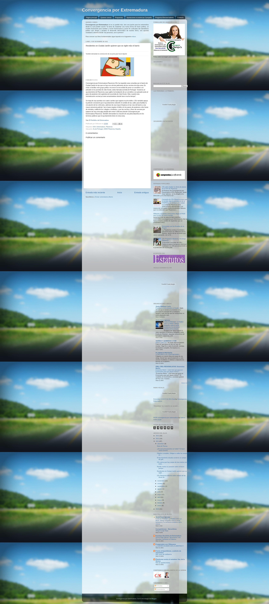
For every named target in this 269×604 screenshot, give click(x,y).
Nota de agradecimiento (163, 563)
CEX (94, 127)
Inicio (119, 192)
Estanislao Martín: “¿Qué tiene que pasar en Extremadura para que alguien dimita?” (169, 371)
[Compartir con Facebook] (119, 124)
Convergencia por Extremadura (115, 10)
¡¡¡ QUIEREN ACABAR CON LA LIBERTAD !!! (170, 546)
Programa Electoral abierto (164, 17)
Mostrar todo (184, 383)
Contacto (180, 17)
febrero (160, 503)
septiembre (161, 486)
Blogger (153, 598)
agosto (159, 489)
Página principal (91, 17)
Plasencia (109, 127)
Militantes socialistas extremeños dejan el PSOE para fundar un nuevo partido (169, 214)
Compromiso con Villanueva (166, 544)
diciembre (160, 443)
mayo (159, 494)
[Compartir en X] (117, 124)
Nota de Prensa (162, 446)
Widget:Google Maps (162, 531)
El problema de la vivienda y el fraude (167, 308)
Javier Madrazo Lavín (163, 306)
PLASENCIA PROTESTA (164, 353)
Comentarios (160, 589)
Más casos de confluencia (164, 554)
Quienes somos (106, 17)
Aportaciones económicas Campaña (139, 17)
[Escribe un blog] (115, 124)
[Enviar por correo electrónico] (113, 124)
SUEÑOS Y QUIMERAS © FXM (166, 341)
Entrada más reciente (95, 192)
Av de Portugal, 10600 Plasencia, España (107, 129)
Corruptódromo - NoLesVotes (166, 529)
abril (159, 497)
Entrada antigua (141, 192)
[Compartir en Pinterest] (121, 124)
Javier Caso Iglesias (163, 320)
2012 (158, 438)
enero (159, 505)
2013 (158, 436)
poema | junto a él (161, 342)
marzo (159, 500)
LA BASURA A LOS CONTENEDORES (168, 354)
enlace (133, 36)
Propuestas (119, 17)
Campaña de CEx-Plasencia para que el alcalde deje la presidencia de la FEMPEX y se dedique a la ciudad (174, 201)
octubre (160, 483)
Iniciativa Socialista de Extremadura (168, 536)
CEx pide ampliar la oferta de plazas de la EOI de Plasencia (174, 187)
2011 (157, 441)
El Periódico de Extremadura (99, 120)
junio (159, 492)
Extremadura (101, 127)
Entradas (159, 586)
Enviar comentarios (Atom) (104, 197)
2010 (158, 509)
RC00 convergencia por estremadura (165, 417)
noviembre (161, 481)
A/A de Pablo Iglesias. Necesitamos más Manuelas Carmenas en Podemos (168, 538)
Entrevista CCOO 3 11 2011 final (164, 399)
